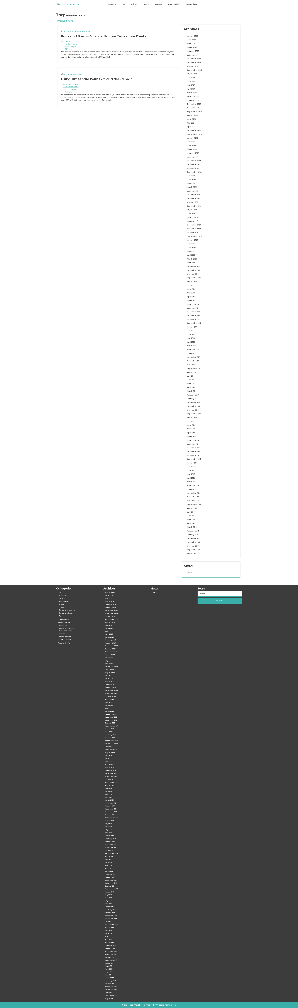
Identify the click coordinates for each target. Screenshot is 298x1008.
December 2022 (194, 160)
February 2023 (193, 153)
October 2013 (193, 546)
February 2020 (193, 262)
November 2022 (194, 164)
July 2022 (191, 176)
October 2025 (193, 66)
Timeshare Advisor (66, 20)
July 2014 (191, 512)
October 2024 (193, 108)
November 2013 (193, 542)
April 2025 (191, 89)
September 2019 (194, 277)
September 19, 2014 (69, 84)
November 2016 (193, 406)
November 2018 (193, 315)
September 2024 (194, 111)
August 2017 (192, 372)
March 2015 (192, 481)
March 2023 (192, 149)
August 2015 (192, 463)
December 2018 (193, 312)
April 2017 (191, 387)
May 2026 (191, 43)
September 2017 (194, 368)
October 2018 (193, 319)
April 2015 (191, 478)
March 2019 (191, 300)
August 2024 (192, 115)
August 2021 (192, 210)
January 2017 (192, 398)
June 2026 (191, 40)
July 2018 (191, 330)
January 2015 (192, 489)
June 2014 (191, 516)
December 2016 (193, 402)
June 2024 (191, 119)
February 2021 (193, 217)
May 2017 (191, 383)
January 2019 (192, 308)
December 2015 (194, 448)
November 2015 (193, 451)
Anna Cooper (69, 46)
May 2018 (191, 338)
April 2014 (191, 523)
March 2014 (192, 527)
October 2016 (193, 410)
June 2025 (191, 81)
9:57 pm (67, 49)
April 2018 (191, 342)
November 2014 (193, 497)
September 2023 (194, 134)
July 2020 (191, 244)
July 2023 (191, 142)
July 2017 (191, 376)
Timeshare (111, 4)
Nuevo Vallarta (65, 637)
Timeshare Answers (67, 610)
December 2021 (193, 194)
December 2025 (194, 58)
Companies (64, 601)
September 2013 (194, 549)
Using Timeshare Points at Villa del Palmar (96, 79)
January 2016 (192, 444)
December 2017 (193, 357)
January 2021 (192, 221)
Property (62, 607)
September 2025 (194, 70)
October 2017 (193, 364)
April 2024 (191, 126)
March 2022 (192, 187)
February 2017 (193, 395)
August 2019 (192, 281)
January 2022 (192, 191)
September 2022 (194, 172)
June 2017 (191, 380)
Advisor (134, 4)
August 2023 (192, 138)
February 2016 (193, 440)
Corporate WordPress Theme (137, 1005)
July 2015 (191, 466)
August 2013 (192, 553)
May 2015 (191, 474)
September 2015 (194, 459)
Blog (59, 592)
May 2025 (191, 85)
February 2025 (193, 96)
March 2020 (192, 259)
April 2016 (191, 432)
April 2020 (191, 255)
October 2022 (193, 168)
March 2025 (192, 92)
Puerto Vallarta (65, 640)
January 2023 (192, 157)
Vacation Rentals (64, 643)
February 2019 (193, 304)
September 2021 (194, 206)
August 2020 (192, 240)
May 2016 (191, 429)
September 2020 (194, 236)
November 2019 (193, 270)
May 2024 (191, 123)
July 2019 (191, 285)
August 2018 (192, 327)
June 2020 (191, 247)
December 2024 (194, 104)
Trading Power (63, 619)
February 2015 (193, 485)
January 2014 (192, 534)
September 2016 (194, 413)
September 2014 (194, 504)
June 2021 (191, 213)
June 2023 (191, 145)
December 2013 (193, 538)
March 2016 (191, 436)
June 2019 (191, 289)
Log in (189, 573)
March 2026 (192, 47)
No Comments (70, 44)
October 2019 (193, 274)
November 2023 (194, 130)
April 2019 (191, 296)
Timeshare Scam (66, 613)
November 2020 (194, 228)
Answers (158, 4)
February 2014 (193, 531)
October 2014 (193, 500)
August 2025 (192, 74)
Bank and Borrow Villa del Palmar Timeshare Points (103, 36)
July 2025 (191, 77)
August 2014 (192, 508)
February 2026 (193, 51)
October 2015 (193, 455)
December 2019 (193, 266)
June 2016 (191, 425)
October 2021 (192, 202)
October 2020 (193, 232)
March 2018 (191, 345)
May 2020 (191, 251)
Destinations (191, 4)
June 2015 (191, 470)
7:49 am (67, 92)
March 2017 (191, 391)
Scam (146, 4)
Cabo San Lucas (65, 631)
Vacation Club (174, 4)
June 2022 (191, 179)
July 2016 (191, 421)
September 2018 (194, 323)
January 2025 (193, 100)
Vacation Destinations (66, 628)
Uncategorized (64, 622)
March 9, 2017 (67, 41)
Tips (123, 4)
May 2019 (191, 293)
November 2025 (194, 62)
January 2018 (192, 353)
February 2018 (193, 349)
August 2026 (192, 36)
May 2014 (191, 519)
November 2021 (193, 198)
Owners (62, 604)
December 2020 (194, 225)
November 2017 (193, 361)
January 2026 (192, 55)
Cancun (62, 634)
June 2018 (191, 334)
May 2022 (191, 183)
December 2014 (194, 493)
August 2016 (192, 417)
